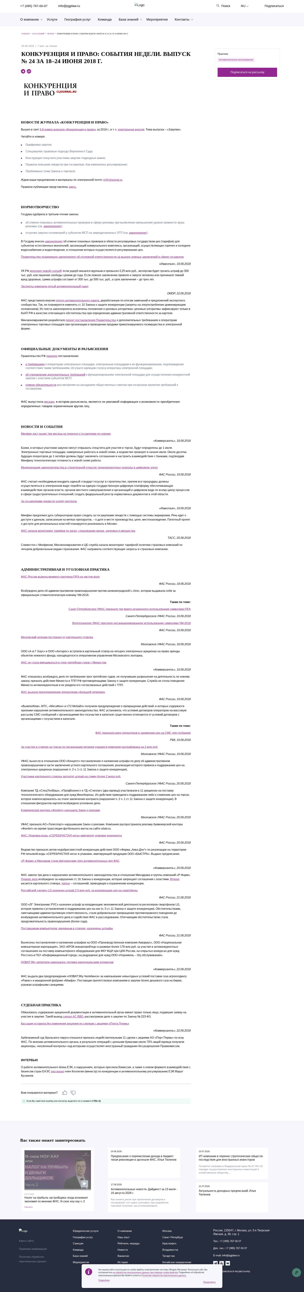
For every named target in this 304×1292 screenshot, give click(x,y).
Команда (105, 19)
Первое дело (29, 879)
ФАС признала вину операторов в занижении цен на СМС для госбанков (143, 732)
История (123, 1262)
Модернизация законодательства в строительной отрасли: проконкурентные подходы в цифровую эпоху (89, 467)
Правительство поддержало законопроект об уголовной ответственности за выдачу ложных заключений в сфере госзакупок (102, 256)
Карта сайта (26, 1240)
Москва (167, 1230)
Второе (174, 879)
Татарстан (168, 1255)
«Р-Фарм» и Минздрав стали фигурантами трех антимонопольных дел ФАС (70, 860)
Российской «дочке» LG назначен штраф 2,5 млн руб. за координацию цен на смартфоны (79, 890)
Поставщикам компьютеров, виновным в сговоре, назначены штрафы (67, 928)
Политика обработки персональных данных (32, 1259)
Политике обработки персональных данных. (164, 1275)
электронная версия (131, 129)
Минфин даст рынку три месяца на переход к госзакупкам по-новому (66, 433)
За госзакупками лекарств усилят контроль (49, 501)
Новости (123, 1249)
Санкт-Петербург (172, 1237)
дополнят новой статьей (45, 270)
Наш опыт (124, 1237)
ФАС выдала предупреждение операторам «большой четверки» (63, 692)
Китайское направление (176, 1262)
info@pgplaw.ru (69, 6)
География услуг (77, 19)
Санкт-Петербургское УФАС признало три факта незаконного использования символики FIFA (130, 609)
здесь (72, 186)
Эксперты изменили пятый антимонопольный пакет (54, 286)
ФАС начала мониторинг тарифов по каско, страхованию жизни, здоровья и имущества (78, 530)
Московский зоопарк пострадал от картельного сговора (57, 637)
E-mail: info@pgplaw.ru (226, 1255)
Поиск (225, 6)
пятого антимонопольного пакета (77, 300)
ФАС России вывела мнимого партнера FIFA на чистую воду (60, 576)
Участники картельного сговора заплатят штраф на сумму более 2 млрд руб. (71, 776)
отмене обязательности (41, 384)
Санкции (78, 1243)
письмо (49, 401)
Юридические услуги (85, 1230)
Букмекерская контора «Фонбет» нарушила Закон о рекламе (60, 810)
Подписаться (274, 6)
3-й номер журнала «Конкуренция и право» (68, 129)
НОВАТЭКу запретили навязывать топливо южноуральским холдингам (67, 962)
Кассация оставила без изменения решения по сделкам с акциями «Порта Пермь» (75, 1023)
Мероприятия (157, 19)
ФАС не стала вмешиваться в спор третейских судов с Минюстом (63, 662)
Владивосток (170, 1249)
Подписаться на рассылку (247, 72)
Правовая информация (33, 1248)
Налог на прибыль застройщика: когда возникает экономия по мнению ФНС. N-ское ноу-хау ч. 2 (56, 1199)
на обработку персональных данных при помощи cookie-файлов (145, 1272)
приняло (51, 356)
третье (65, 883)
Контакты (182, 19)
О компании (29, 19)
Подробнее (104, 1280)
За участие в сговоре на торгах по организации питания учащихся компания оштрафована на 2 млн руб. (89, 746)
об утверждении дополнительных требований (55, 374)
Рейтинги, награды (129, 1243)
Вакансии (123, 1255)
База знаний (128, 19)
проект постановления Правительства (91, 320)
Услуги (52, 19)
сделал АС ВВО (73, 1016)
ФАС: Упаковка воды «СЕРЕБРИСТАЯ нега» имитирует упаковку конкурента (71, 835)
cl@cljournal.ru (112, 179)
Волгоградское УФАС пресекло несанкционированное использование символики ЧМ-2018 (131, 623)
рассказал (57, 1071)
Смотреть (28, 1207)
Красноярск (169, 1243)
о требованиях (35, 364)
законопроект (52, 226)
